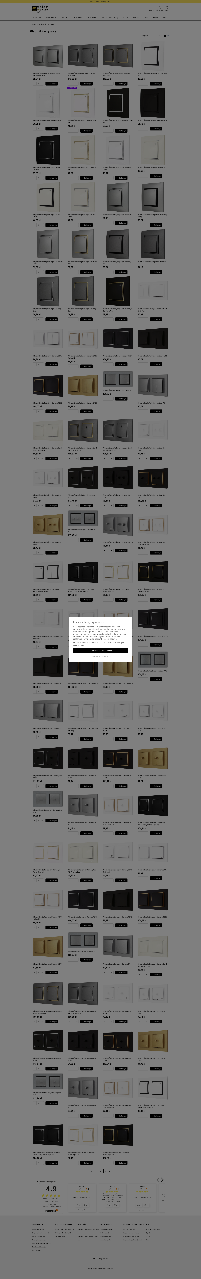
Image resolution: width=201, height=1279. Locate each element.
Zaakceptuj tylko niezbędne (100, 656)
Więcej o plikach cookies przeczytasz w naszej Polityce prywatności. (98, 643)
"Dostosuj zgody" (108, 639)
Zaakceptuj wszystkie (100, 650)
